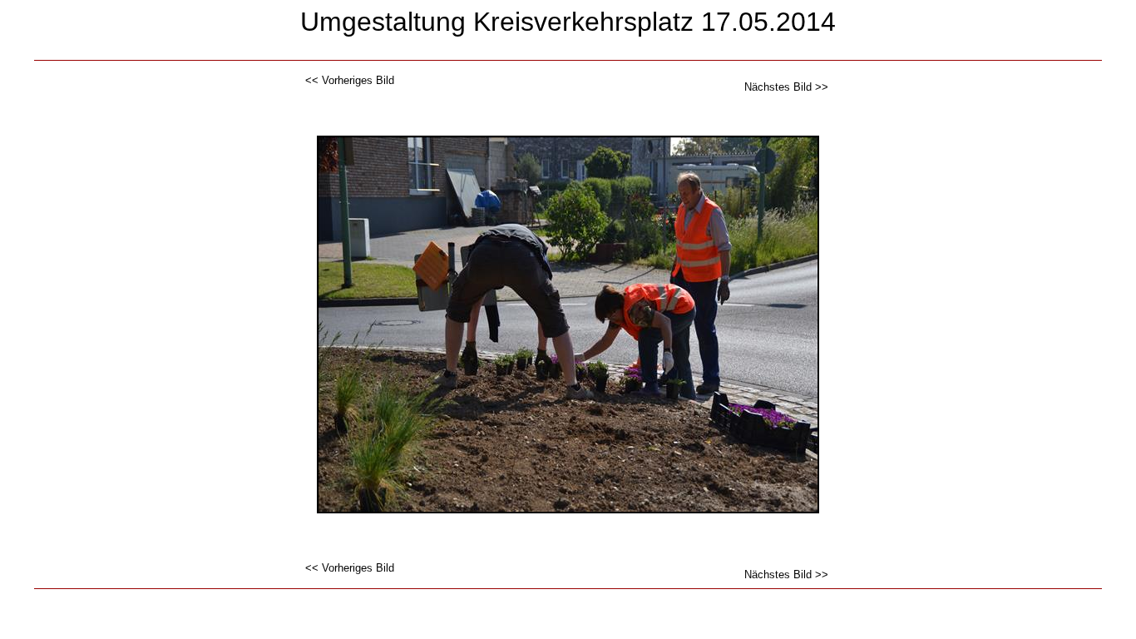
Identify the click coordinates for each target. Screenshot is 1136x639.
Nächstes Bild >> (786, 87)
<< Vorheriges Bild (349, 80)
